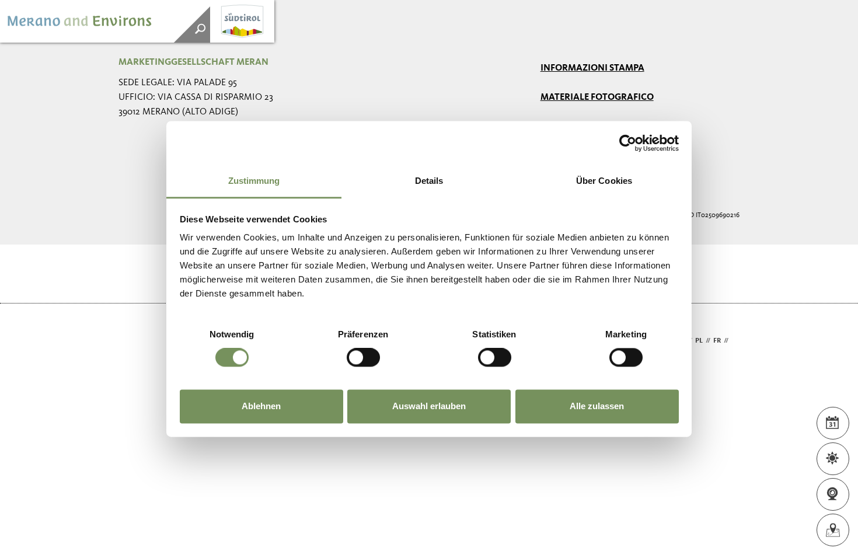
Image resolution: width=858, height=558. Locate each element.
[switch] (363, 357)
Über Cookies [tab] (604, 181)
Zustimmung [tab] (254, 181)
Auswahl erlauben (429, 406)
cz (735, 340)
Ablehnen (261, 406)
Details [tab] (429, 181)
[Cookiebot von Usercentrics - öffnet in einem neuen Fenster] (628, 143)
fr (717, 340)
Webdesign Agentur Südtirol (132, 341)
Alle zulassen (597, 406)
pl (699, 340)
